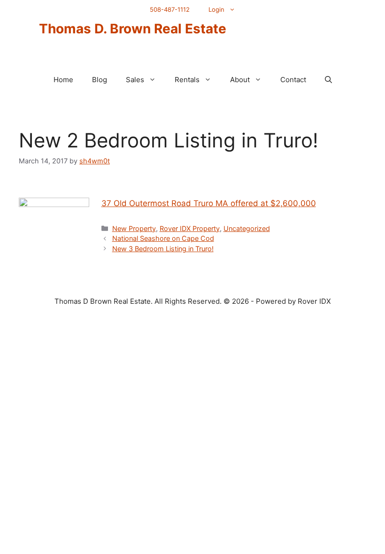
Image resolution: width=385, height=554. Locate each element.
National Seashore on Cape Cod (163, 238)
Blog (99, 79)
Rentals (187, 79)
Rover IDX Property (190, 228)
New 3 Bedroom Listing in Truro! (163, 249)
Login (216, 9)
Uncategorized (246, 228)
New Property (134, 228)
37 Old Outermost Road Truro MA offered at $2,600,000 (208, 203)
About (240, 79)
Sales (135, 79)
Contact (293, 79)
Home (63, 79)
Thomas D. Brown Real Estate (132, 29)
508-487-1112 (170, 9)
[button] (328, 80)
